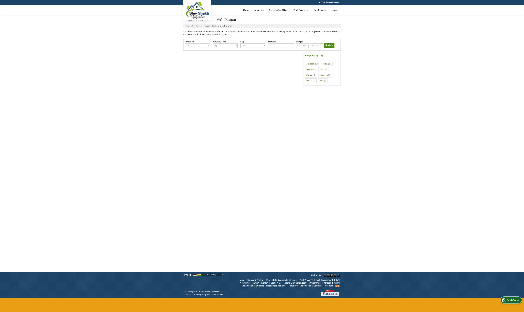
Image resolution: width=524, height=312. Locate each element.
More (334, 10)
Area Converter (261, 283)
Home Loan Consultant (295, 283)
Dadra (309, 69)
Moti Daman (196, 26)
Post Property (306, 280)
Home (246, 10)
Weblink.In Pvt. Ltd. (215, 295)
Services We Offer (278, 10)
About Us (259, 10)
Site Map (329, 286)
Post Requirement (324, 280)
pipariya (324, 75)
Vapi (322, 81)
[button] (330, 2)
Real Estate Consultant (300, 286)
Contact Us (276, 283)
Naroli (309, 81)
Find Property (300, 10)
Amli (325, 64)
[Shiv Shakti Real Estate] (197, 10)
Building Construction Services (271, 286)
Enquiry (317, 286)
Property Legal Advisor (320, 283)
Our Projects (320, 10)
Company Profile (255, 280)
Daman (309, 75)
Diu (321, 69)
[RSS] (337, 286)
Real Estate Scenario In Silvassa (281, 280)
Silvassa (310, 64)
